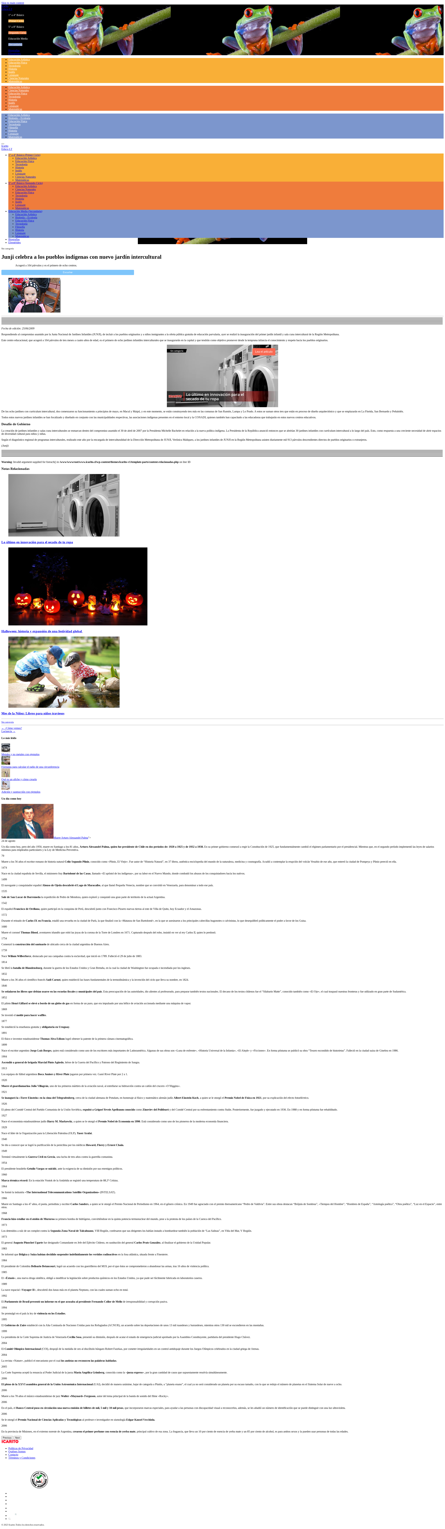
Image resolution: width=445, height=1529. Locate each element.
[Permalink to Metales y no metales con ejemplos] (5, 751)
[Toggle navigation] (2, 143)
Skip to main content (12, 2)
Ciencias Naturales (18, 78)
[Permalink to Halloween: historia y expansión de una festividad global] (77, 624)
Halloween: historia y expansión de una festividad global (42, 631)
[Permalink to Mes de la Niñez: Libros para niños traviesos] (64, 706)
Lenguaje (13, 75)
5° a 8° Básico (25, 183)
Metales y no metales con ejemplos (20, 754)
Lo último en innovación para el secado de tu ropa (37, 542)
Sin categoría (7, 722)
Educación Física (17, 62)
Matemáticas (15, 81)
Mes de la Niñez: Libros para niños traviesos (32, 713)
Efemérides (14, 53)
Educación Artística (19, 59)
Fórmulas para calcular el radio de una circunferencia (30, 766)
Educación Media (25, 211)
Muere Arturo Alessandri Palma (71, 837)
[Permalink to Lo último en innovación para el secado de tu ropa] (64, 535)
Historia (12, 68)
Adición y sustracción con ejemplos (20, 791)
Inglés (11, 71)
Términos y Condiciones (21, 1457)
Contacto (13, 1454)
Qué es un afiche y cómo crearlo (19, 779)
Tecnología (14, 65)
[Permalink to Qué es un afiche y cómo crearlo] (5, 776)
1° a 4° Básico (24, 154)
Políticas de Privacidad (20, 1448)
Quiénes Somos (17, 1451)
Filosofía (13, 127)
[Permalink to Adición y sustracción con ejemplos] (5, 788)
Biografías (14, 50)
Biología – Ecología (19, 118)
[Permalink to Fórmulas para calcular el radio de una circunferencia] (5, 763)
